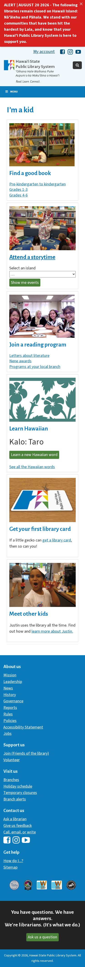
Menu (14, 92)
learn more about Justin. (52, 631)
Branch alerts (14, 799)
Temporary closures (20, 793)
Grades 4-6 (18, 195)
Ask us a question (42, 937)
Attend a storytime (32, 257)
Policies (10, 721)
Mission (9, 675)
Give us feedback (17, 825)
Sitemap (10, 867)
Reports (10, 707)
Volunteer (11, 760)
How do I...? (13, 861)
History (9, 695)
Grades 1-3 (18, 189)
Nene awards (20, 361)
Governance (13, 701)
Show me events (25, 282)
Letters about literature (29, 356)
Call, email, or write (19, 832)
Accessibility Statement (23, 727)
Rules (8, 714)
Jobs (7, 733)
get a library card (56, 540)
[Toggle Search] (77, 65)
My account (44, 51)
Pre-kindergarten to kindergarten (37, 184)
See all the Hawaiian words (32, 467)
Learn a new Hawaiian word (34, 455)
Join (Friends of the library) (26, 753)
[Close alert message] (81, 4)
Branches (11, 780)
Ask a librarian (15, 819)
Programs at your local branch (34, 367)
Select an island (22, 268)
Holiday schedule (17, 786)
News (8, 688)
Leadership (12, 682)
